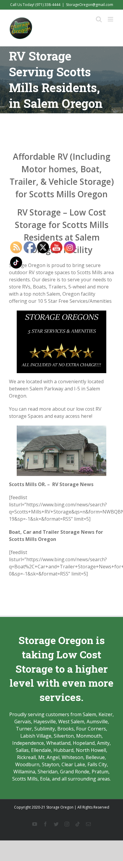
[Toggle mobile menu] (111, 19)
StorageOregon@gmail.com (89, 4)
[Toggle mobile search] (99, 19)
